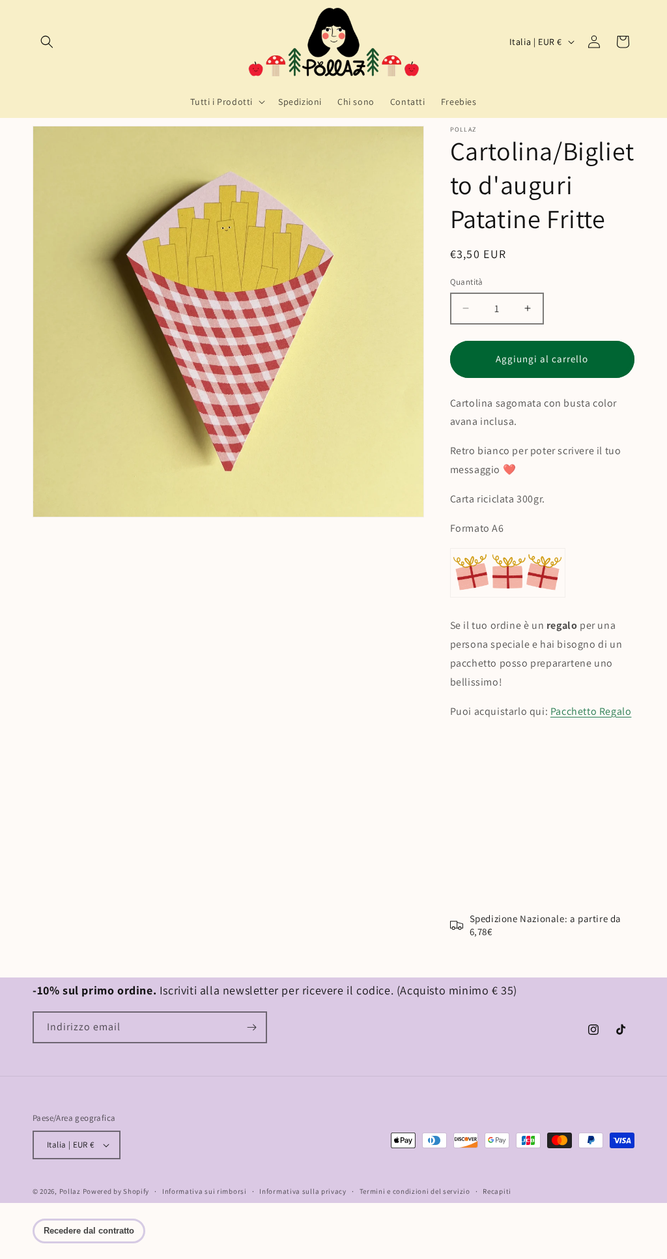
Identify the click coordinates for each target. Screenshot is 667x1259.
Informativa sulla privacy (303, 1191)
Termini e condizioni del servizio (415, 1191)
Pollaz (70, 1191)
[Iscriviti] (251, 1027)
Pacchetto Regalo (591, 711)
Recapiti (497, 1191)
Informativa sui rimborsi (204, 1191)
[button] (47, 41)
